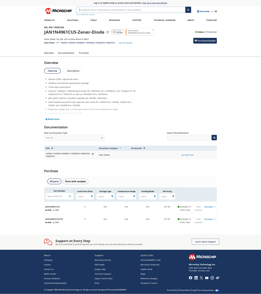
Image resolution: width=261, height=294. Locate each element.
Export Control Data (103, 278)
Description (73, 70)
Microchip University (150, 264)
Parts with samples (75, 181)
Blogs (143, 274)
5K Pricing (167, 191)
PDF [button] (57, 42)
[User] (205, 11)
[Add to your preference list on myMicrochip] (107, 32)
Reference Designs (149, 278)
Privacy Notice (184, 290)
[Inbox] (216, 11)
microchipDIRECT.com (151, 260)
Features (52, 70)
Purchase (84, 52)
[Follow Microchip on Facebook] (190, 278)
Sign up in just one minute (154, 3)
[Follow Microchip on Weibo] (217, 278)
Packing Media (147, 191)
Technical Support (103, 274)
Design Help (100, 269)
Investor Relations (52, 278)
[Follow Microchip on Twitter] (201, 278)
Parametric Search (149, 283)
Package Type (105, 191)
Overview (49, 52)
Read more (53, 119)
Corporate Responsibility (55, 283)
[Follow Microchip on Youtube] (206, 278)
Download (189, 155)
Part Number (59, 191)
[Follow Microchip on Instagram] (212, 278)
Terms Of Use (172, 290)
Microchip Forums (103, 260)
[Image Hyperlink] (58, 14)
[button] (127, 41)
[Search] (188, 10)
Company (48, 260)
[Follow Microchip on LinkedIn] (196, 278)
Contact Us (49, 269)
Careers (47, 264)
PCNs (97, 283)
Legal (194, 290)
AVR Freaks (100, 264)
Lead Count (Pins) (85, 191)
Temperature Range (127, 191)
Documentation (66, 52)
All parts (54, 181)
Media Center (50, 274)
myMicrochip (146, 269)
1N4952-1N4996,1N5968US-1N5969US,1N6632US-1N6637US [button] (87, 42)
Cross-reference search (85, 14)
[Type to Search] (214, 137)
